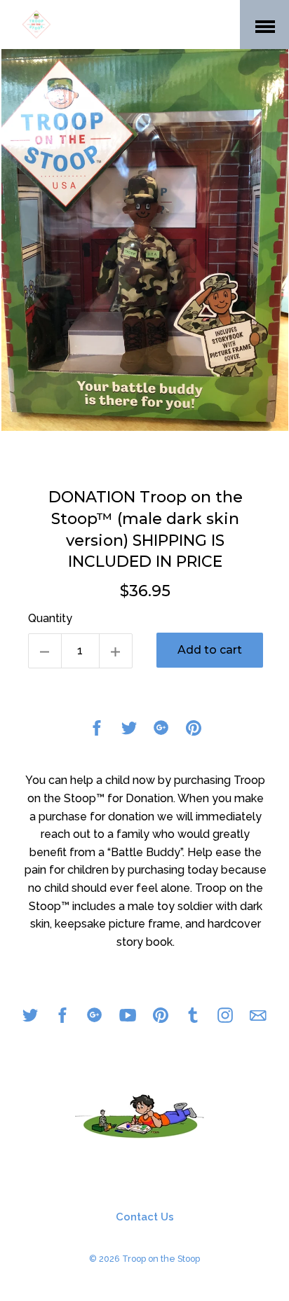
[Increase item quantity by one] (116, 650)
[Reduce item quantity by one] (45, 650)
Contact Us (145, 1217)
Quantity (50, 618)
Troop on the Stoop (161, 1258)
